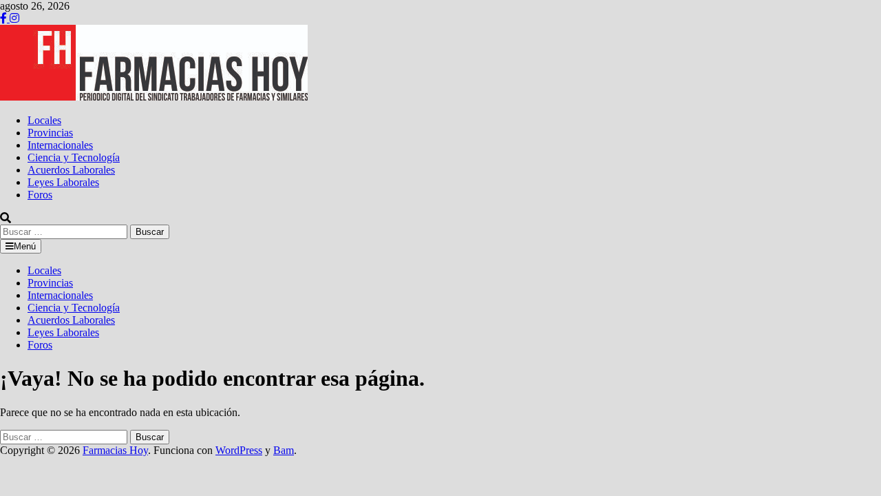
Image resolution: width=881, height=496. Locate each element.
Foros (40, 194)
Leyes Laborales (63, 182)
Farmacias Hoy (115, 450)
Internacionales (60, 145)
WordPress (238, 450)
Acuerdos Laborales (71, 170)
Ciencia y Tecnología (74, 157)
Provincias (50, 132)
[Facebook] (5, 18)
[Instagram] (14, 18)
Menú (25, 246)
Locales (44, 120)
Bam (283, 450)
